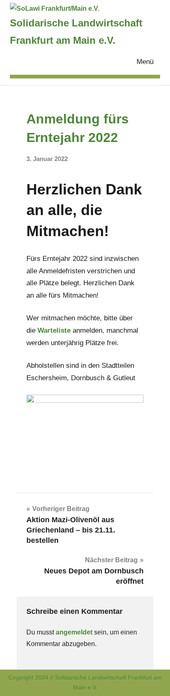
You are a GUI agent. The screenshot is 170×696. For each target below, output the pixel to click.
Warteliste (55, 330)
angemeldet (74, 632)
